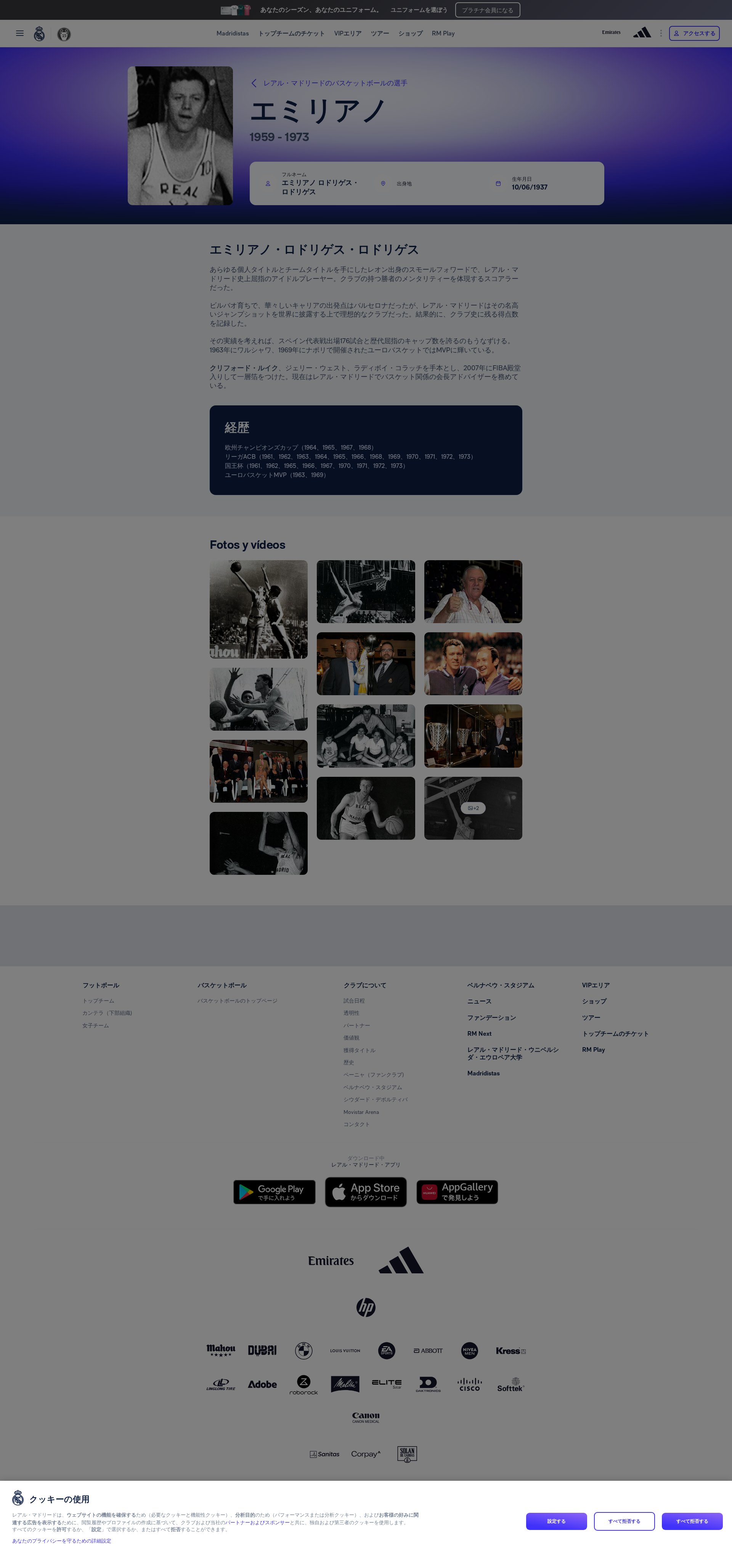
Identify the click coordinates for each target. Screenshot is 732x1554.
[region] (366, 1517)
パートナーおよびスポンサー (257, 1522)
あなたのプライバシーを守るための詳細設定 (61, 1541)
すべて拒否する (624, 1521)
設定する (556, 1521)
